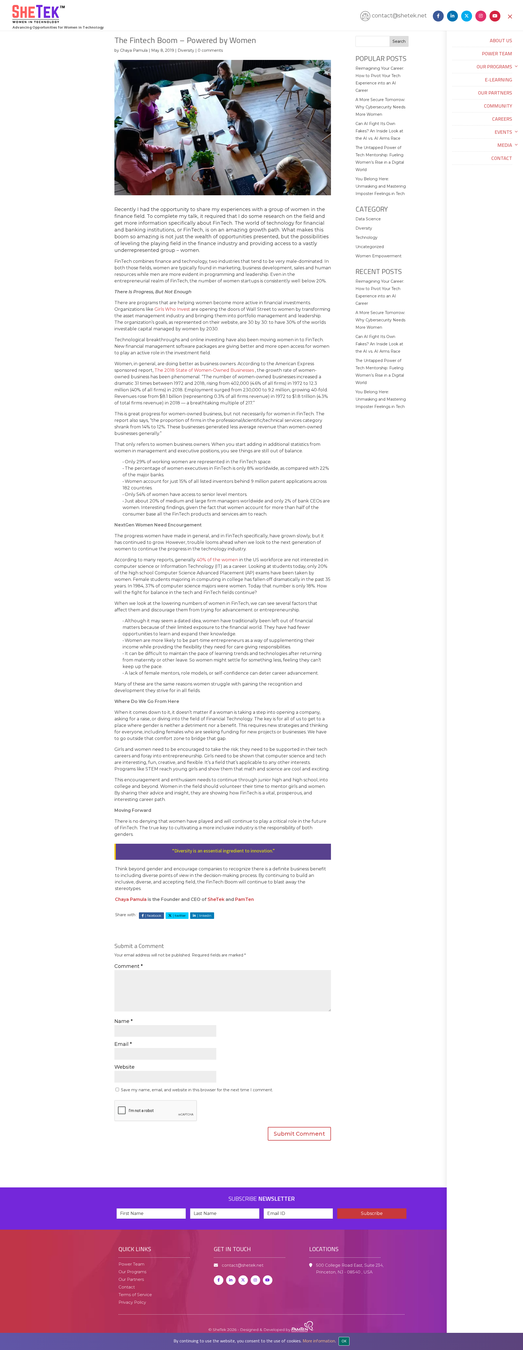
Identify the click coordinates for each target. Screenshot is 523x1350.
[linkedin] (451, 16)
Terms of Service (135, 1294)
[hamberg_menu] (510, 16)
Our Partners (495, 92)
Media (504, 145)
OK (344, 1341)
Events (503, 132)
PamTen (244, 899)
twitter (180, 915)
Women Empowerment (378, 256)
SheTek (216, 899)
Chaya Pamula (134, 50)
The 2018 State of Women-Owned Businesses (204, 370)
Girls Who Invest (171, 309)
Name (123, 1021)
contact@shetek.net (399, 15)
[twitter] (243, 1280)
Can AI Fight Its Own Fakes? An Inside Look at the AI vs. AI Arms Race (379, 131)
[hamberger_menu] (517, 1310)
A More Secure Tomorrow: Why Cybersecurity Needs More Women (380, 107)
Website (124, 1067)
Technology (366, 237)
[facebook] (437, 16)
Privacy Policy (132, 1302)
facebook (154, 915)
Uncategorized (369, 246)
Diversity (186, 50)
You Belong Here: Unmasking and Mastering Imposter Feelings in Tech (380, 186)
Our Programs (494, 66)
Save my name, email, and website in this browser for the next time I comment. (197, 1089)
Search (399, 41)
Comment (128, 966)
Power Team (497, 53)
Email (123, 1044)
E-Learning (498, 79)
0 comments (210, 50)
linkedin (205, 915)
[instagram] (479, 16)
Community (498, 105)
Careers (502, 119)
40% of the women (217, 559)
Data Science (368, 219)
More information (319, 1340)
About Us (501, 40)
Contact (501, 158)
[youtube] (495, 16)
